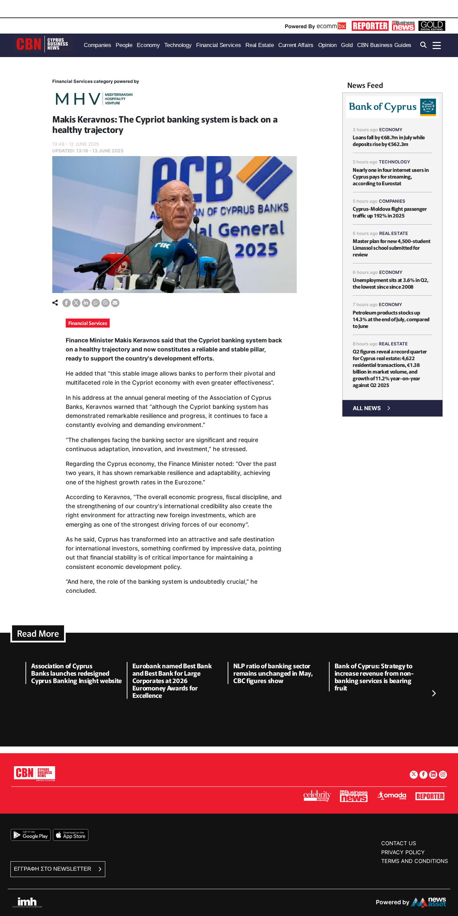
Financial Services (87, 323)
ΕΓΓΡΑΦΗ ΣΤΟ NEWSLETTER (53, 869)
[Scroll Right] (433, 694)
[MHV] (94, 99)
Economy (390, 129)
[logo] (43, 44)
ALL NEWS (367, 408)
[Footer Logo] (34, 773)
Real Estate (393, 233)
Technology (394, 161)
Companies (392, 201)
